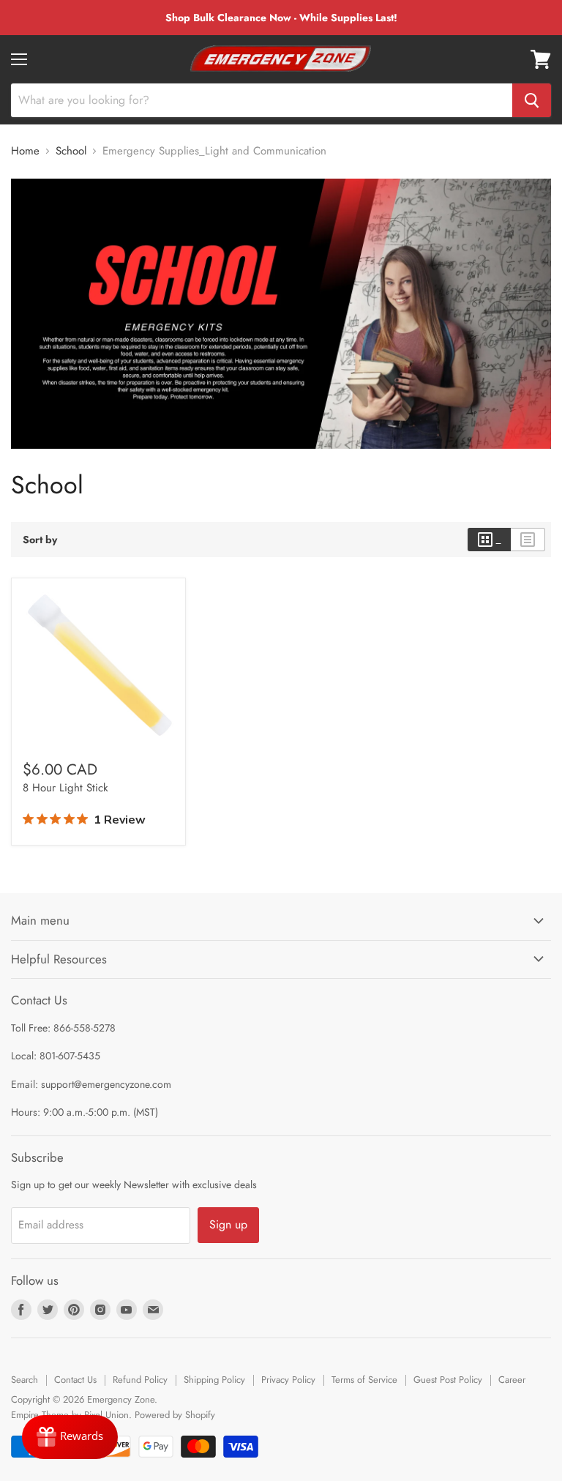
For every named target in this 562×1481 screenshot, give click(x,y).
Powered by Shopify (175, 1415)
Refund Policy (140, 1380)
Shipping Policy (214, 1380)
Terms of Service (364, 1380)
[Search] (531, 100)
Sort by (40, 539)
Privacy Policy (288, 1380)
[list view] (528, 539)
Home (25, 151)
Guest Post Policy (447, 1380)
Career (511, 1380)
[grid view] (489, 539)
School (71, 151)
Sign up (228, 1224)
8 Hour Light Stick (65, 788)
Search (24, 1380)
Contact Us (75, 1380)
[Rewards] (70, 1437)
